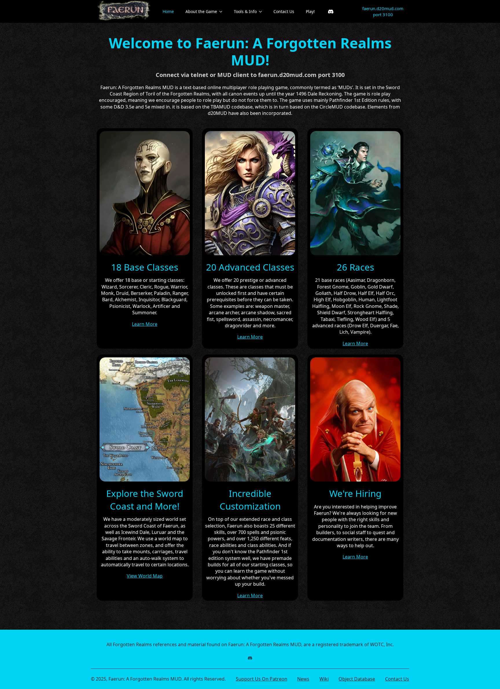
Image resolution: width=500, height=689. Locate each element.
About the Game (201, 11)
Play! (310, 11)
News (303, 679)
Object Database (357, 679)
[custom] (330, 11)
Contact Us (283, 11)
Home (168, 11)
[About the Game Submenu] (222, 11)
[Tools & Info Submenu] (262, 11)
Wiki (324, 679)
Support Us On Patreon (261, 679)
